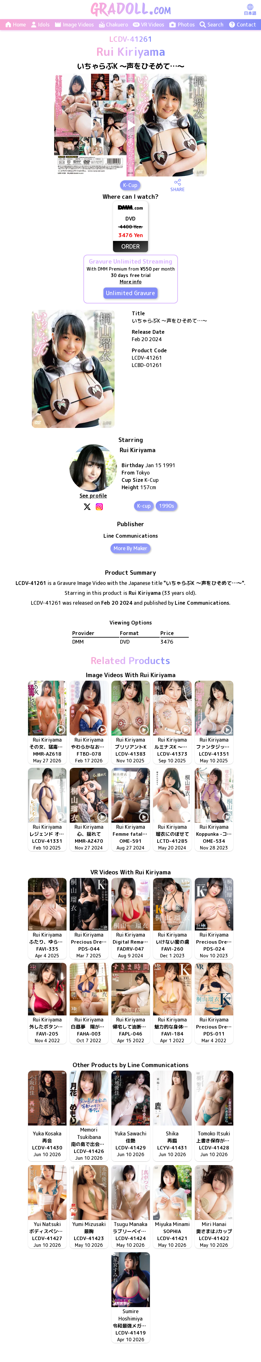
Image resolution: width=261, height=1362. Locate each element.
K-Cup (130, 185)
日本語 (250, 13)
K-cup (144, 505)
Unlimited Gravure (130, 293)
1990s (166, 505)
